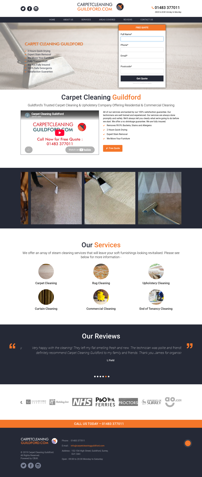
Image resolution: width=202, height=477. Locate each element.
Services (86, 19)
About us (68, 19)
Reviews (128, 19)
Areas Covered (107, 19)
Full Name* (126, 34)
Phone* (124, 45)
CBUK (35, 458)
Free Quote (114, 148)
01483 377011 (167, 7)
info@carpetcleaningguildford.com (87, 445)
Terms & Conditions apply (142, 83)
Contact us (146, 19)
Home (52, 19)
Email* (124, 55)
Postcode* (126, 66)
